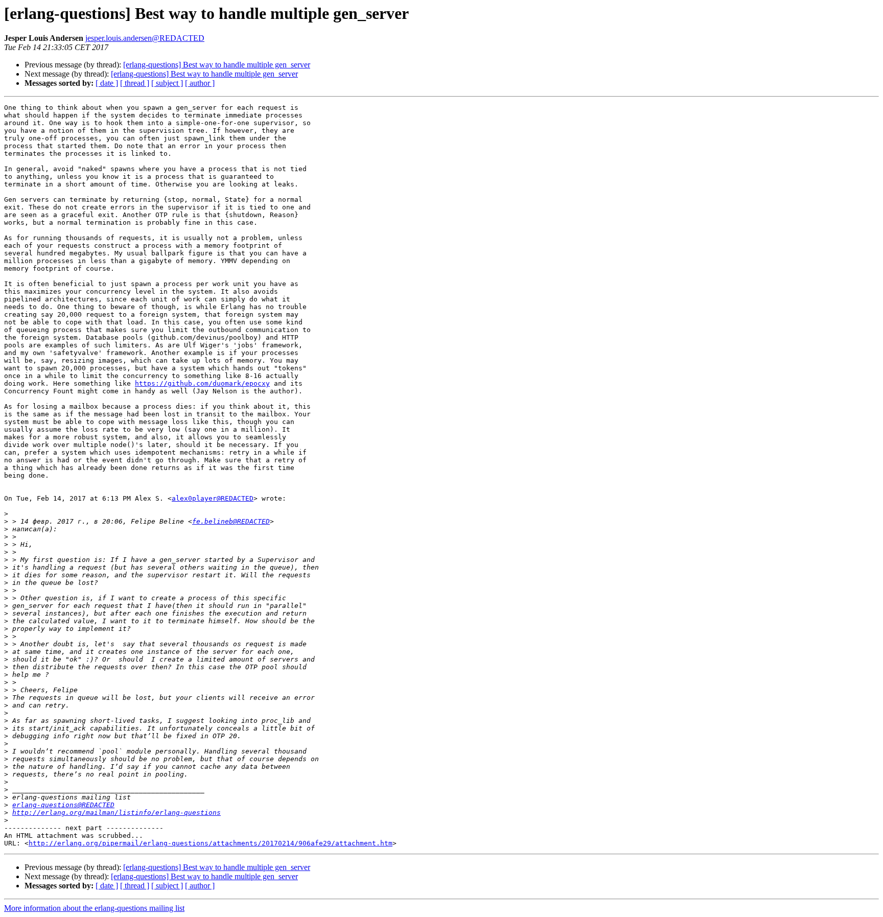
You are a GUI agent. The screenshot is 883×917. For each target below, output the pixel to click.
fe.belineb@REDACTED (231, 521)
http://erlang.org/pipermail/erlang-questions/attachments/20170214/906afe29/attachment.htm (210, 843)
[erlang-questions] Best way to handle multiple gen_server (216, 64)
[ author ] (200, 83)
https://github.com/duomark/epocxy (202, 383)
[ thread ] (134, 83)
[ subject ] (167, 83)
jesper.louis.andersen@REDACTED (144, 38)
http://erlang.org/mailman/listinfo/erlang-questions (116, 812)
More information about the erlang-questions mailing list (94, 908)
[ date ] (107, 83)
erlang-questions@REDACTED (63, 805)
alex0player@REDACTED (212, 498)
